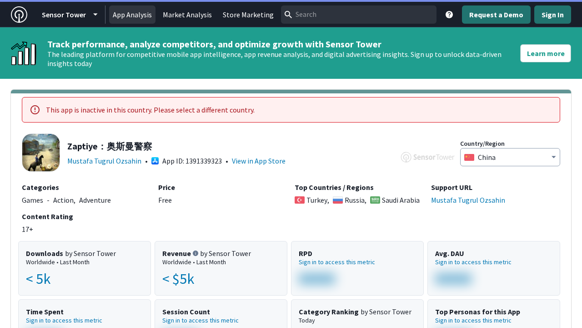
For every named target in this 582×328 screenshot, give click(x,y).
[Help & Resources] (449, 14)
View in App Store (259, 160)
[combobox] (358, 14)
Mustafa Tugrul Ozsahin (104, 160)
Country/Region (482, 143)
